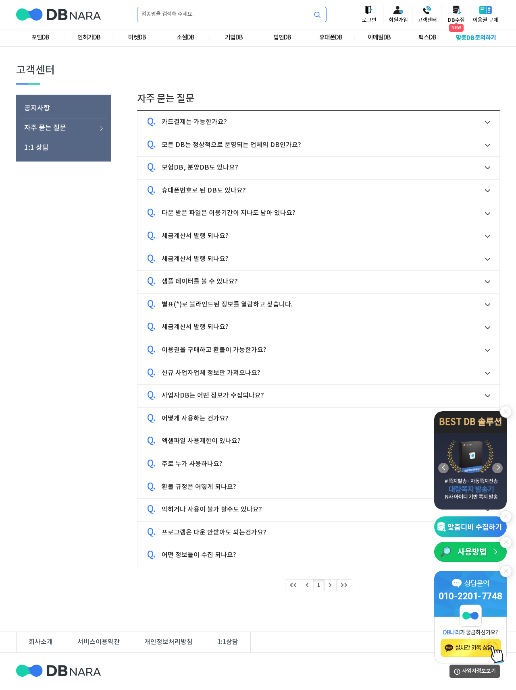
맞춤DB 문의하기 (476, 37)
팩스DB (427, 37)
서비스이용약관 (98, 642)
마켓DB (137, 37)
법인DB (282, 37)
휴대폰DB (330, 37)
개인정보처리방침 (168, 642)
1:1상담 (227, 642)
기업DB (234, 37)
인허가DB (88, 37)
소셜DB (185, 37)
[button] (497, 467)
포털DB (40, 37)
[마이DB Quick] (470, 526)
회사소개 (41, 642)
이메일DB (379, 37)
